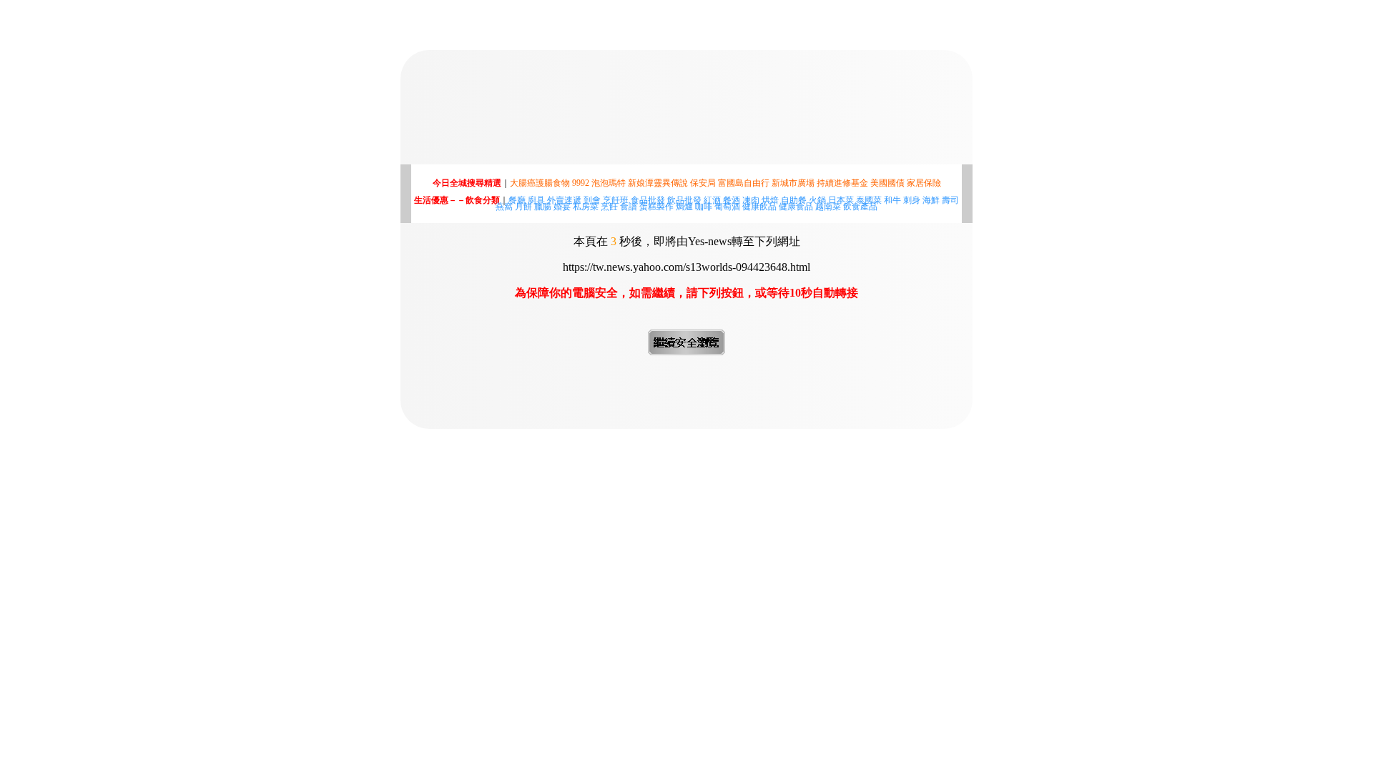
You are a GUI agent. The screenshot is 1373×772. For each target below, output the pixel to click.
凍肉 (750, 200)
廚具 (536, 200)
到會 (592, 200)
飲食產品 (860, 207)
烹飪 (609, 207)
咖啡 (703, 207)
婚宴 (562, 207)
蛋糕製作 (656, 207)
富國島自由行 (743, 183)
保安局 (703, 183)
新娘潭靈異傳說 (658, 183)
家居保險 (924, 183)
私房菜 (586, 207)
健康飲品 (759, 207)
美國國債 (887, 183)
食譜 (628, 207)
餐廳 (517, 200)
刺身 (911, 200)
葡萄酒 (727, 207)
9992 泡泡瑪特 (599, 183)
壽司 (950, 200)
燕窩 (504, 207)
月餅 (523, 207)
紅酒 (712, 200)
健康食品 (796, 207)
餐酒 (731, 200)
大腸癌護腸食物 (540, 183)
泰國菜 (869, 200)
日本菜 (841, 200)
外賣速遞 (564, 200)
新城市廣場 (793, 183)
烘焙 (770, 200)
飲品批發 (684, 200)
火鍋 (817, 200)
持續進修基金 (842, 183)
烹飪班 (616, 200)
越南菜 (828, 207)
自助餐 (794, 200)
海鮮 (931, 200)
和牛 (892, 200)
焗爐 (684, 207)
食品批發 (648, 200)
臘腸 (542, 207)
